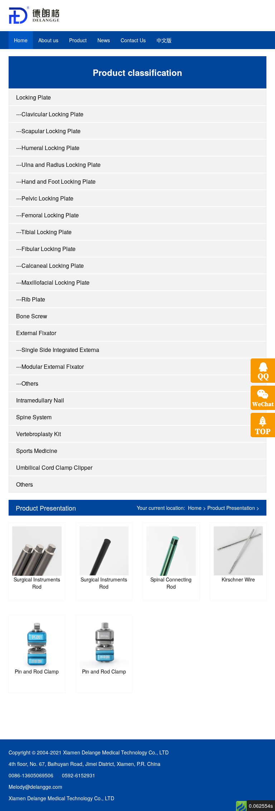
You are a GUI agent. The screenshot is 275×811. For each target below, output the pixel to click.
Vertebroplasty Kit (38, 434)
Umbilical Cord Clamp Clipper (54, 467)
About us (48, 40)
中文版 (164, 40)
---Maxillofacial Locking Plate (53, 282)
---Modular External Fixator (50, 366)
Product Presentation (46, 507)
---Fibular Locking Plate (46, 249)
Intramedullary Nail (40, 400)
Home (21, 40)
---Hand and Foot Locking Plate (56, 181)
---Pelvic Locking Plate (44, 198)
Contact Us (133, 40)
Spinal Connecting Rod (171, 583)
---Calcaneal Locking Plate (50, 265)
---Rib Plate (30, 299)
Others (24, 484)
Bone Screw (31, 316)
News (103, 40)
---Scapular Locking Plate (48, 131)
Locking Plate (33, 97)
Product (78, 40)
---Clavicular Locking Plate (49, 114)
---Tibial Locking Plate (44, 232)
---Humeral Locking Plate (47, 148)
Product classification (137, 72)
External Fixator (36, 333)
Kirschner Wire (238, 579)
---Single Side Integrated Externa (57, 350)
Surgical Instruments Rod (37, 583)
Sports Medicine (36, 450)
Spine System (34, 417)
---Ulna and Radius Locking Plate (58, 164)
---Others (27, 383)
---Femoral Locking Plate (47, 215)
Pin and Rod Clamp (37, 671)
